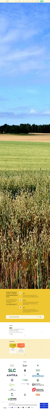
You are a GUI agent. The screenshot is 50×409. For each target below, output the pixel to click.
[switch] (18, 407)
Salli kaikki (44, 403)
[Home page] (10, 1)
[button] (8, 332)
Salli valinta (44, 405)
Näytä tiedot (32, 407)
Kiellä (44, 407)
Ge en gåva (42, 1)
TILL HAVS (23, 1)
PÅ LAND (27, 1)
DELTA (30, 1)
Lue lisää (10, 334)
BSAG (16, 1)
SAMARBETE (19, 1)
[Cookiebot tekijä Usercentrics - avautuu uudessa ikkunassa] (4, 407)
